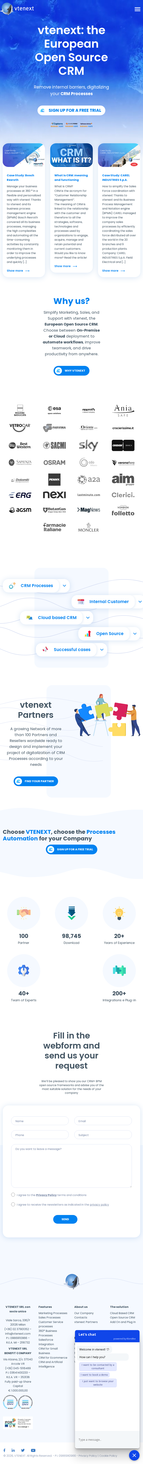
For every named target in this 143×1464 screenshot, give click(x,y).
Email (103, 1124)
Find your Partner (39, 781)
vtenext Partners (86, 1322)
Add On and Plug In (123, 1322)
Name (40, 1124)
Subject (103, 1138)
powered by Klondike (125, 1338)
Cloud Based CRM (122, 1313)
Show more (15, 271)
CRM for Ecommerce (53, 1358)
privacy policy (99, 1205)
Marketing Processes (53, 1313)
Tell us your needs (71, 1151)
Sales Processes (50, 1317)
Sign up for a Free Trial (75, 849)
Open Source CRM (122, 1317)
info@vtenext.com (18, 1334)
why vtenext (75, 371)
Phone (40, 1138)
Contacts (80, 1317)
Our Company (84, 1313)
